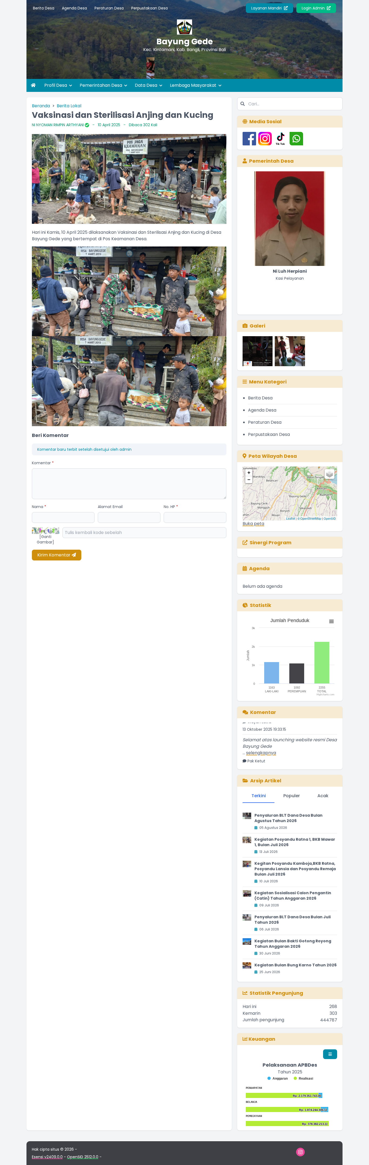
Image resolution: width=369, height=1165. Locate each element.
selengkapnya (261, 736)
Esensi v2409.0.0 (47, 1157)
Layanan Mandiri (267, 8)
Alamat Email (110, 506)
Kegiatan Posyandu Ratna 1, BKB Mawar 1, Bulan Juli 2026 (294, 842)
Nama (39, 506)
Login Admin (314, 8)
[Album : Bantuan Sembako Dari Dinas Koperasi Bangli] (290, 351)
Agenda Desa (74, 8)
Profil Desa (56, 85)
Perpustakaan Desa (149, 8)
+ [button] (248, 472)
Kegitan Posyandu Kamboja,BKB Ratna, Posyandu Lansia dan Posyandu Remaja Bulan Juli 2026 (295, 869)
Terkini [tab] (258, 796)
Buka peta (253, 523)
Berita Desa (43, 8)
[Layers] (329, 474)
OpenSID (330, 518)
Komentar (43, 463)
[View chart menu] (331, 622)
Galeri (257, 325)
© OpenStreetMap (309, 518)
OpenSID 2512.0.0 (82, 1157)
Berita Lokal (69, 106)
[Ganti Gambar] (45, 539)
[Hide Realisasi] (303, 1078)
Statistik (260, 605)
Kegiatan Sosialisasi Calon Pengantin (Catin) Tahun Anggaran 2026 (292, 895)
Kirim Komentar (54, 555)
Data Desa (146, 85)
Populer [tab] (291, 796)
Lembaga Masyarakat (193, 85)
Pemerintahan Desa (101, 85)
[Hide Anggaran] (277, 1078)
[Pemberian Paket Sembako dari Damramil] (213, 68)
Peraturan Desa (109, 8)
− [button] (248, 479)
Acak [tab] (322, 796)
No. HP (171, 506)
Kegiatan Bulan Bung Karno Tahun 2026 (295, 965)
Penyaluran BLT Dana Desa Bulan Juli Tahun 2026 (292, 919)
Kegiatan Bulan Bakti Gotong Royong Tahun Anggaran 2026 (292, 943)
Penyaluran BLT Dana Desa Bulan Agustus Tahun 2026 (288, 818)
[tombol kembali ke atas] (358, 1154)
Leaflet (290, 518)
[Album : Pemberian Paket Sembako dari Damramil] (258, 351)
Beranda (41, 106)
